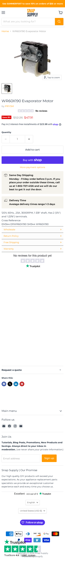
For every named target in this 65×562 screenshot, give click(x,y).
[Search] (59, 21)
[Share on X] (10, 384)
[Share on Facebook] (4, 384)
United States (31, 510)
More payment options (32, 167)
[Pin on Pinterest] (22, 384)
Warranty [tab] (9, 248)
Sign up (49, 458)
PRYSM (9, 106)
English (31, 502)
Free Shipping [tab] (11, 242)
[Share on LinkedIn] (16, 384)
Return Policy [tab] (11, 236)
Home (5, 31)
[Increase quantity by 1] (29, 139)
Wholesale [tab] (9, 229)
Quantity (6, 132)
